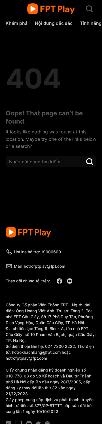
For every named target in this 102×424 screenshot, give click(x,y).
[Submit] (89, 161)
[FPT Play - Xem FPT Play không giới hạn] (51, 9)
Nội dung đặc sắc (54, 23)
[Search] (89, 9)
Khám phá (16, 23)
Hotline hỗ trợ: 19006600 (37, 251)
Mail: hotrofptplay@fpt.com (39, 266)
